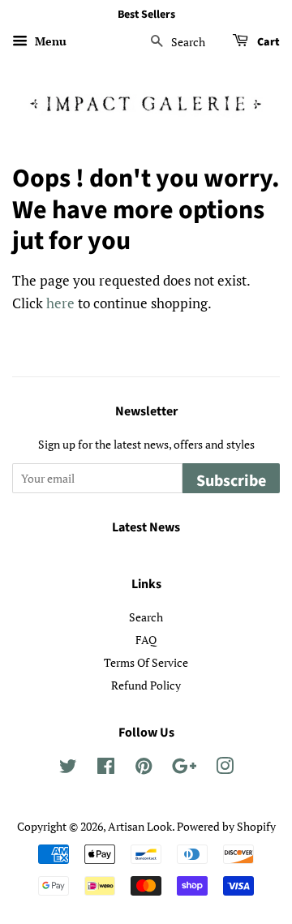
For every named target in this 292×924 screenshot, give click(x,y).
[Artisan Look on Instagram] (225, 768)
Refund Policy (146, 685)
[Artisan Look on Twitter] (68, 768)
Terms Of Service (146, 662)
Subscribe (231, 481)
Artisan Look (140, 826)
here (60, 303)
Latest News (146, 527)
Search (146, 617)
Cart (267, 42)
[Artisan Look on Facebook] (106, 768)
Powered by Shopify (226, 826)
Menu (49, 41)
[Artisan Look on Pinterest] (143, 768)
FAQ (146, 639)
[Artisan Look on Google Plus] (184, 768)
